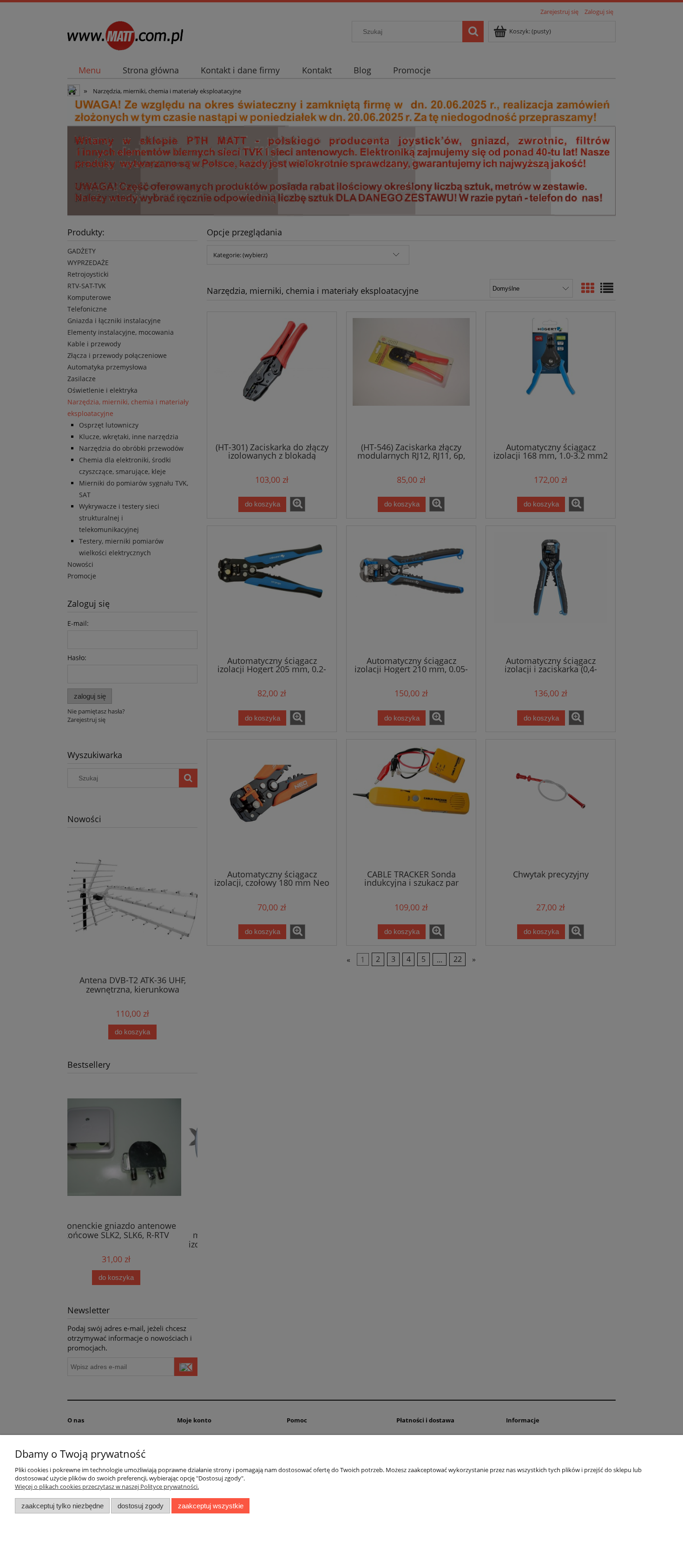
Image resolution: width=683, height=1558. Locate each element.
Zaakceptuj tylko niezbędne (62, 1506)
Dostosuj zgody (141, 1506)
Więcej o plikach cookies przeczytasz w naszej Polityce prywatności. (107, 1486)
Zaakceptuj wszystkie (210, 1506)
